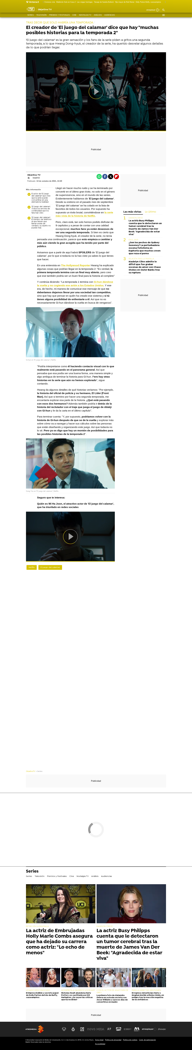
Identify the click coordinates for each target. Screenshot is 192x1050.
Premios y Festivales (59, 15)
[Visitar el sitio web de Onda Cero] (119, 1029)
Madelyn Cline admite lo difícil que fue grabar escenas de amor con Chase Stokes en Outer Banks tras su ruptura (145, 267)
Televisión (41, 15)
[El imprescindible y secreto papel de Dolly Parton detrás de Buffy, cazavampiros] (43, 978)
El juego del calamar (50, 567)
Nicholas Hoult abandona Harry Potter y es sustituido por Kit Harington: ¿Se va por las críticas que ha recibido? (77, 996)
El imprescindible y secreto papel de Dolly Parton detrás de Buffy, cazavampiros (42, 995)
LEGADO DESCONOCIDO (38, 990)
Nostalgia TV (85, 15)
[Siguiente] (164, 2)
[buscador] (163, 10)
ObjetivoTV (30, 771)
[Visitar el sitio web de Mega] (100, 1029)
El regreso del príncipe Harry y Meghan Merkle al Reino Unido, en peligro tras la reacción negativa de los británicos (148, 996)
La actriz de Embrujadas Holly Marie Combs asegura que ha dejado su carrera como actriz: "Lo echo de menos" (59, 942)
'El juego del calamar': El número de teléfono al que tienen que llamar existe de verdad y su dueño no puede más (41, 223)
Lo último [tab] (150, 211)
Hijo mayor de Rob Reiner (124, 2)
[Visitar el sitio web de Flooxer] (162, 1029)
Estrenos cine (50, 2)
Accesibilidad (100, 1044)
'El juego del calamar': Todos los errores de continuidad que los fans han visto (41, 210)
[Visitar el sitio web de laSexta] (73, 1029)
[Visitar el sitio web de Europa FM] (128, 1029)
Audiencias (109, 15)
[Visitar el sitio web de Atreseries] (109, 1029)
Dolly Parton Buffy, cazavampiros (148, 2)
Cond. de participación (147, 1040)
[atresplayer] (151, 10)
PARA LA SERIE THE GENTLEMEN (146, 990)
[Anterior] (42, 2)
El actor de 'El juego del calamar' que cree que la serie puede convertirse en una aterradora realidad (40, 198)
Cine (74, 15)
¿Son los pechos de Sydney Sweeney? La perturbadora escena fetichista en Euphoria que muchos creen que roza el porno (145, 248)
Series (30, 15)
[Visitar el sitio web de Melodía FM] (137, 1029)
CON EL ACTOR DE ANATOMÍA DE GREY (112, 991)
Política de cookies (130, 1040)
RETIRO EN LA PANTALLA (37, 926)
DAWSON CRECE (136, 218)
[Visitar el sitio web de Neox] (82, 1029)
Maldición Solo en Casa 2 (66, 2)
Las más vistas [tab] (132, 211)
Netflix (31, 567)
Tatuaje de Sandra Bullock (104, 2)
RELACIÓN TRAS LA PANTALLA (141, 259)
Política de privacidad (113, 1040)
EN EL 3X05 (133, 240)
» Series (39, 771)
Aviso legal (99, 1040)
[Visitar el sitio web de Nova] (91, 1029)
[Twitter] (28, 178)
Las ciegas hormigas (85, 2)
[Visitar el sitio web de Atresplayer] (149, 1029)
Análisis (98, 15)
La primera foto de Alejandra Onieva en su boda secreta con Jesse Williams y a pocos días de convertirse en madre (112, 998)
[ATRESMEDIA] (34, 1029)
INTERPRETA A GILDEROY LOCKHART (78, 990)
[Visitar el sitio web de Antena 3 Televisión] (64, 1029)
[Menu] (163, 15)
